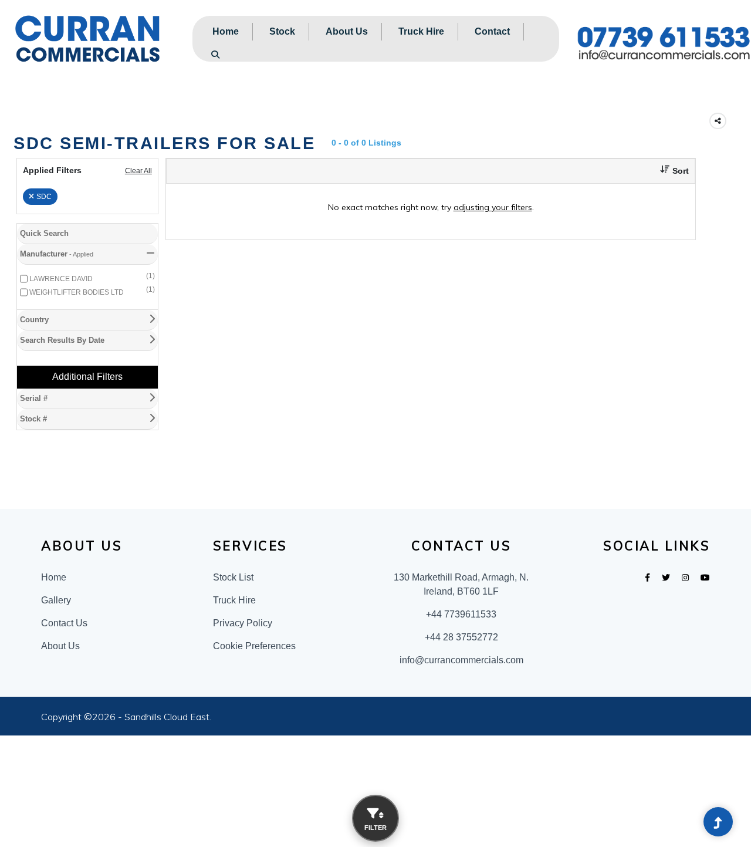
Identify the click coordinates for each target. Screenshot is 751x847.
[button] (670, 171)
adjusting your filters (493, 207)
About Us (347, 31)
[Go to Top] (718, 823)
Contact (492, 31)
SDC (44, 197)
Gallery (56, 600)
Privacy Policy (242, 623)
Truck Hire (421, 31)
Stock (282, 31)
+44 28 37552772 (461, 637)
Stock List (233, 577)
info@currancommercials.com (461, 660)
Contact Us (64, 623)
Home (225, 31)
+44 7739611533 (461, 614)
